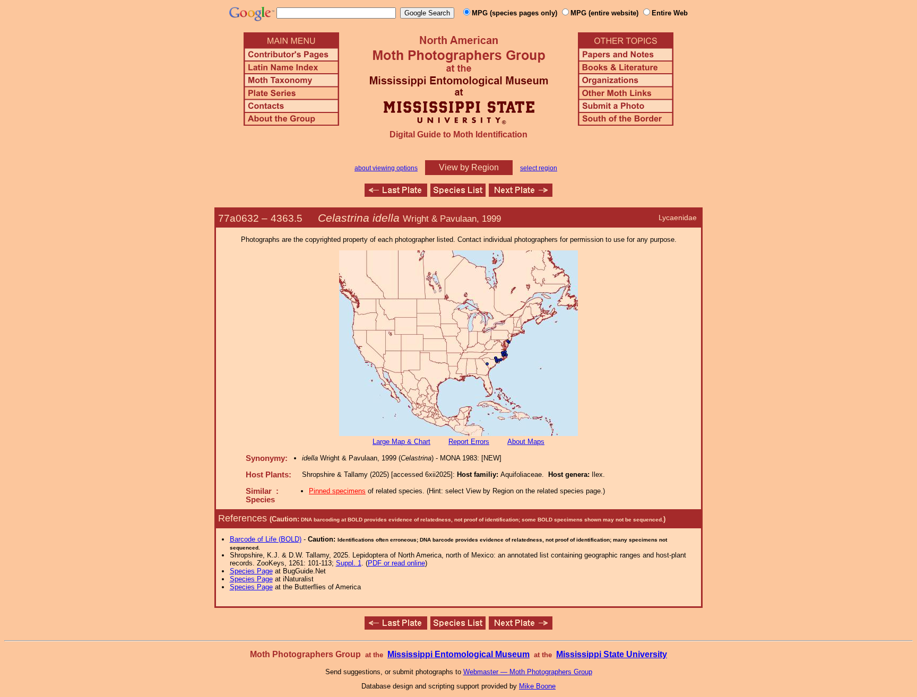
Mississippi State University (611, 654)
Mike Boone (537, 686)
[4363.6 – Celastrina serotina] (520, 193)
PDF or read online (396, 563)
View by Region (469, 167)
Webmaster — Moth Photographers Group (527, 672)
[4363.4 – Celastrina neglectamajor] (396, 193)
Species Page (251, 571)
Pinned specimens (337, 491)
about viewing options (386, 168)
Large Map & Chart (401, 442)
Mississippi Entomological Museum (458, 654)
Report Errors (468, 442)
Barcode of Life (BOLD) (265, 539)
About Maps (525, 442)
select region (538, 168)
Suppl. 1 (348, 563)
